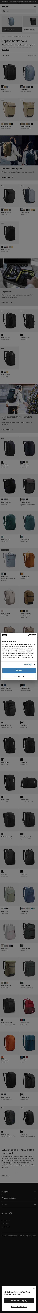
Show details (28, 664)
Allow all (19, 670)
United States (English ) (19, 1301)
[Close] (34, 1288)
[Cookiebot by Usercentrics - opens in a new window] (28, 635)
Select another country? (19, 1307)
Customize (17, 676)
